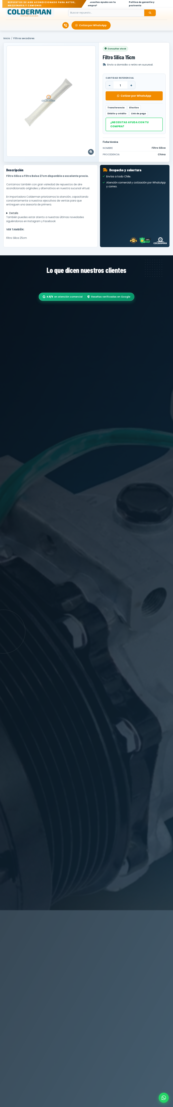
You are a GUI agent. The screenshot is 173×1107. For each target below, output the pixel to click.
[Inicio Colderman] (30, 13)
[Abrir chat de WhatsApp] (164, 1098)
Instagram (34, 221)
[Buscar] (150, 12)
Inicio (6, 38)
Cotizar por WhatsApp (136, 96)
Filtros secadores (23, 38)
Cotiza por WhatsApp (93, 25)
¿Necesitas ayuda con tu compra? (129, 124)
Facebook (49, 221)
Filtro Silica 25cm (16, 238)
